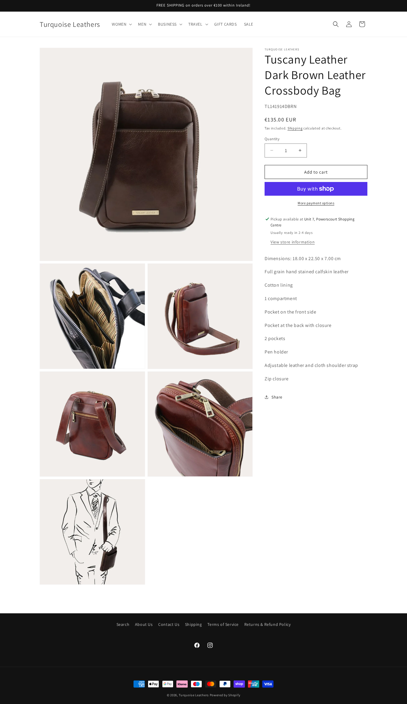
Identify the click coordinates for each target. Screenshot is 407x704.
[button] (121, 24)
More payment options (316, 203)
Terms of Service (223, 624)
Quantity (272, 138)
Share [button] (276, 396)
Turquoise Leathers (194, 695)
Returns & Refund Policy (267, 624)
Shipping (295, 128)
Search (123, 624)
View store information (293, 241)
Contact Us (168, 624)
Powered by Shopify (225, 695)
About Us (144, 624)
